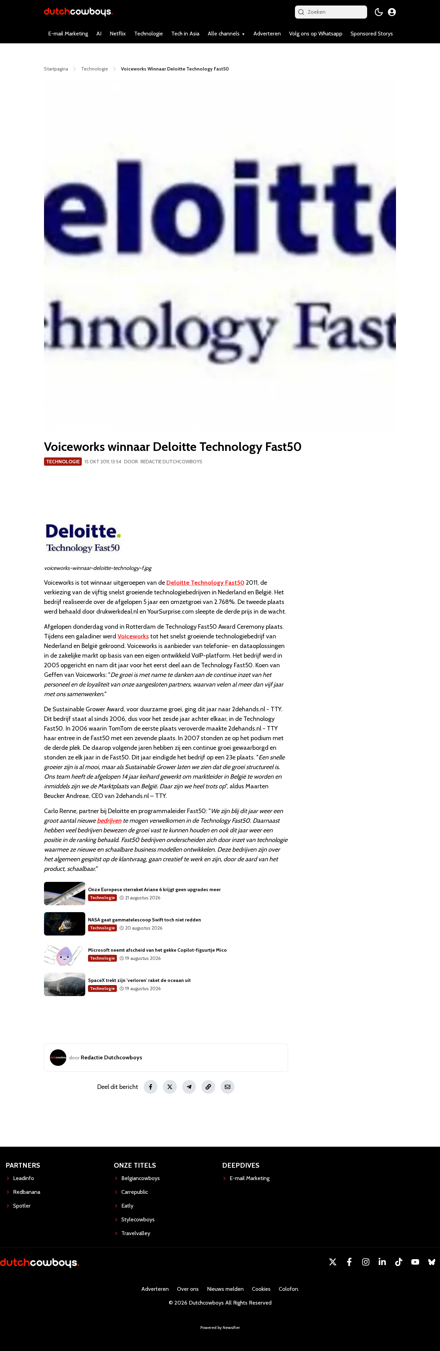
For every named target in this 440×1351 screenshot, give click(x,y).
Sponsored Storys (372, 33)
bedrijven (109, 820)
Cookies (261, 1289)
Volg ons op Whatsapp (315, 33)
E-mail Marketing (68, 33)
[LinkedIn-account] (382, 1262)
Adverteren (267, 33)
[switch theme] (379, 12)
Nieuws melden (225, 1289)
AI (98, 33)
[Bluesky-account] (432, 1262)
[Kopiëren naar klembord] (208, 1087)
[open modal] (392, 12)
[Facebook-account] (349, 1262)
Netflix (118, 33)
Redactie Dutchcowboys (171, 461)
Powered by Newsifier (220, 1327)
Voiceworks (133, 636)
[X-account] (333, 1262)
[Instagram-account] (366, 1262)
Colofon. (289, 1289)
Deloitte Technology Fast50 (205, 582)
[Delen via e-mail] (227, 1087)
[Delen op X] (170, 1087)
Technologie (148, 33)
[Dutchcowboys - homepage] (78, 12)
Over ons (188, 1289)
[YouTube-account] (415, 1262)
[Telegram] (189, 1087)
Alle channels (224, 33)
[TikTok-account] (399, 1262)
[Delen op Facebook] (150, 1087)
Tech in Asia (185, 33)
